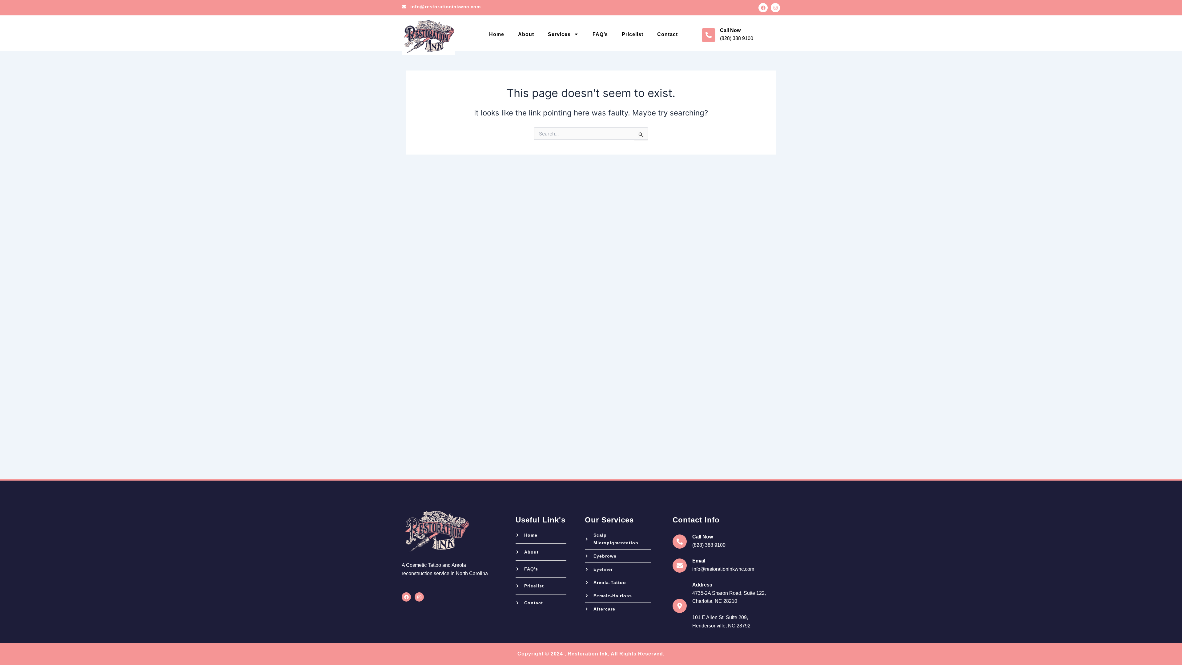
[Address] (680, 606)
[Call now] (708, 35)
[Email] (680, 565)
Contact (667, 34)
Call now (730, 30)
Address (702, 584)
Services (559, 34)
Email (698, 560)
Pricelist (632, 34)
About (526, 34)
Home (496, 34)
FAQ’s (600, 34)
